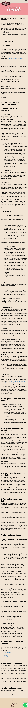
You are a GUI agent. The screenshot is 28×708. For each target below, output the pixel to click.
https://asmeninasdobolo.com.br (16, 58)
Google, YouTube (7, 652)
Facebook (6, 655)
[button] (25, 705)
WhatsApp (6, 656)
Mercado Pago (7, 658)
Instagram (6, 653)
